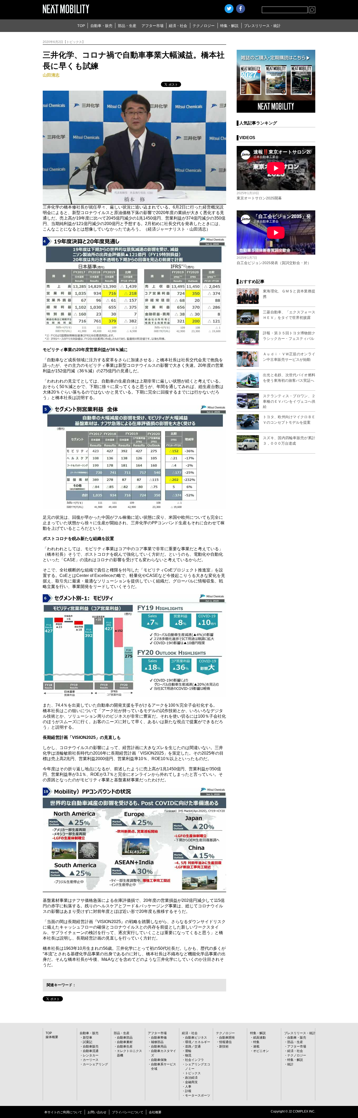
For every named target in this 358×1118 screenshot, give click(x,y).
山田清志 (51, 75)
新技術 (224, 1046)
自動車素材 (125, 1042)
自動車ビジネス (196, 1037)
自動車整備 (159, 1037)
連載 (256, 1046)
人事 (188, 1086)
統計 (290, 1064)
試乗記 (87, 1042)
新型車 (87, 1037)
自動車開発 (227, 1037)
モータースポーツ (197, 1095)
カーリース (91, 1060)
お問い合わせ (97, 1112)
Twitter (229, 8)
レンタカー (91, 1055)
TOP (81, 26)
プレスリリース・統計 (262, 26)
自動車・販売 (101, 26)
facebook (240, 8)
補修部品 (157, 1042)
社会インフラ (194, 1060)
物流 (188, 1055)
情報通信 (225, 1042)
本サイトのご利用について (63, 1112)
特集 (256, 1042)
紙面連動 (259, 1037)
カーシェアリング (95, 1064)
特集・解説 (229, 26)
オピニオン (261, 1051)
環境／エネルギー (197, 1042)
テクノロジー (204, 26)
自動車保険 (159, 1060)
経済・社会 (178, 26)
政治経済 (191, 1077)
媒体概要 (52, 1037)
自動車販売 (91, 1046)
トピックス (193, 1073)
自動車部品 (125, 1037)
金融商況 (191, 1082)
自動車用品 (159, 1046)
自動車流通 (91, 1051)
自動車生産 (125, 1046)
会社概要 (155, 1112)
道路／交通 (193, 1046)
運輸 (188, 1051)
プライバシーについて (127, 1112)
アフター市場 (153, 26)
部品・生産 (127, 26)
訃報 (188, 1091)
